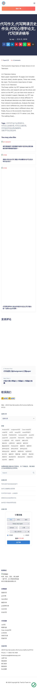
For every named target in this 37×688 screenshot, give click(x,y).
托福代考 (4, 638)
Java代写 (31, 435)
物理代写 (29, 446)
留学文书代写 (14, 448)
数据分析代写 (5, 446)
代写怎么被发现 (20, 126)
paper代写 (5, 437)
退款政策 (4, 661)
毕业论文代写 (14, 446)
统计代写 (4, 454)
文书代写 (4, 633)
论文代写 (4, 459)
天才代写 (4, 609)
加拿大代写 (25, 440)
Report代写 (29, 437)
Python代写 (21, 437)
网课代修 (17, 454)
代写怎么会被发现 (7, 126)
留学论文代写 (23, 448)
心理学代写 (12, 443)
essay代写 (17, 432)
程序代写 (13, 451)
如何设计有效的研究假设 (8, 502)
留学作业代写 (5, 448)
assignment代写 (15, 429)
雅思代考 (4, 602)
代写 (12, 440)
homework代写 (22, 435)
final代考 (4, 435)
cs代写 (11, 432)
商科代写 (4, 443)
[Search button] (34, 473)
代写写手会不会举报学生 (15, 123)
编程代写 (11, 454)
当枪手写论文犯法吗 (8, 130)
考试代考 (31, 454)
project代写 (13, 437)
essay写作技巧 (26, 432)
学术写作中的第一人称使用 (9, 493)
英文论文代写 (21, 457)
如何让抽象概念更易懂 (8, 488)
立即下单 (4, 658)
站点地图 (4, 669)
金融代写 (11, 459)
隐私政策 (4, 666)
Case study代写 (26, 429)
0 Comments (16, 60)
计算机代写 (30, 457)
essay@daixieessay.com (12, 655)
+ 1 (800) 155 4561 (12, 653)
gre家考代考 (5, 606)
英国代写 (4, 457)
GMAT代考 (4, 635)
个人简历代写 (5, 440)
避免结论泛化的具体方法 (8, 498)
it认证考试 (4, 599)
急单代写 (19, 443)
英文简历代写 (12, 457)
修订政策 (4, 663)
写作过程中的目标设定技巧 (9, 484)
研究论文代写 (5, 451)
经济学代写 (28, 451)
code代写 (4, 432)
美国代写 (24, 454)
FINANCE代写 (13, 435)
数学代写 (25, 443)
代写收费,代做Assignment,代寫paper (17, 371)
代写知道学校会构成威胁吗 (11, 128)
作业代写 (17, 440)
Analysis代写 (5, 429)
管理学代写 (21, 451)
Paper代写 (6, 60)
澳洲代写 (22, 446)
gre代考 (3, 596)
